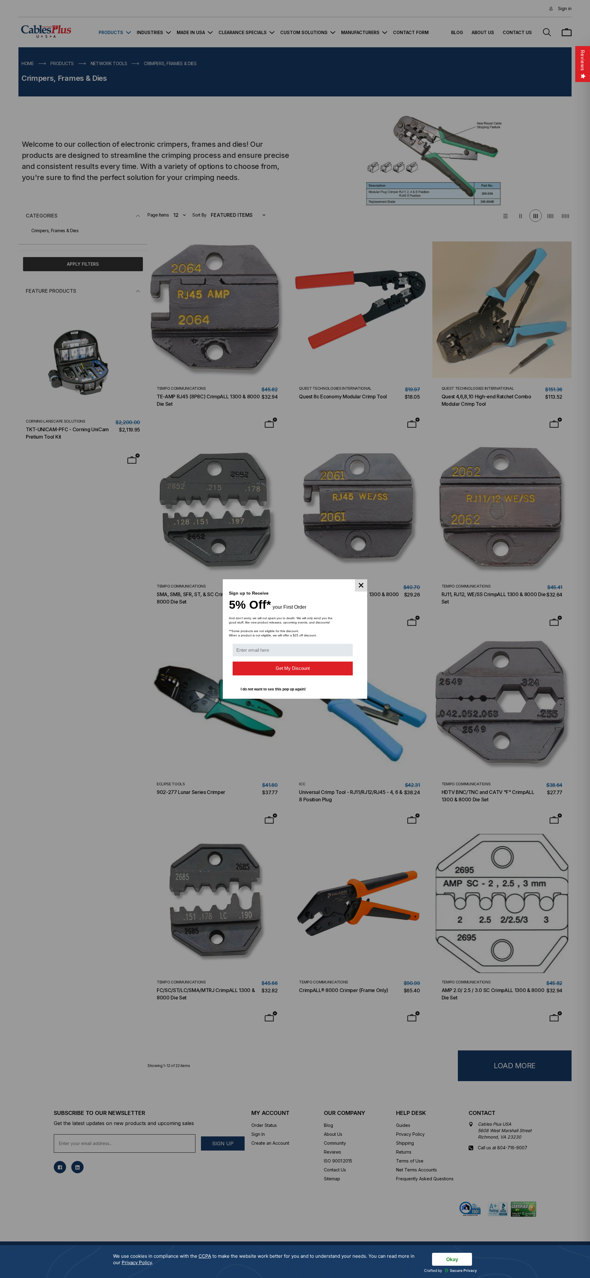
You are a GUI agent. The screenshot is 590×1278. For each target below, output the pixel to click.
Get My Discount (293, 668)
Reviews (583, 60)
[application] (295, 1261)
